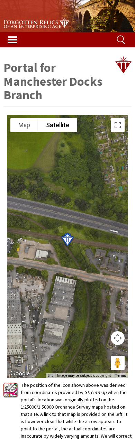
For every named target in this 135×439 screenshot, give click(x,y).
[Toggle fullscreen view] (118, 125)
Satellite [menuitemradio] (57, 125)
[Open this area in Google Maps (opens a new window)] (20, 373)
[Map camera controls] (118, 338)
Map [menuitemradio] (24, 125)
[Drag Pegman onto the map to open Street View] (118, 363)
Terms (120, 375)
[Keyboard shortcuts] (50, 375)
